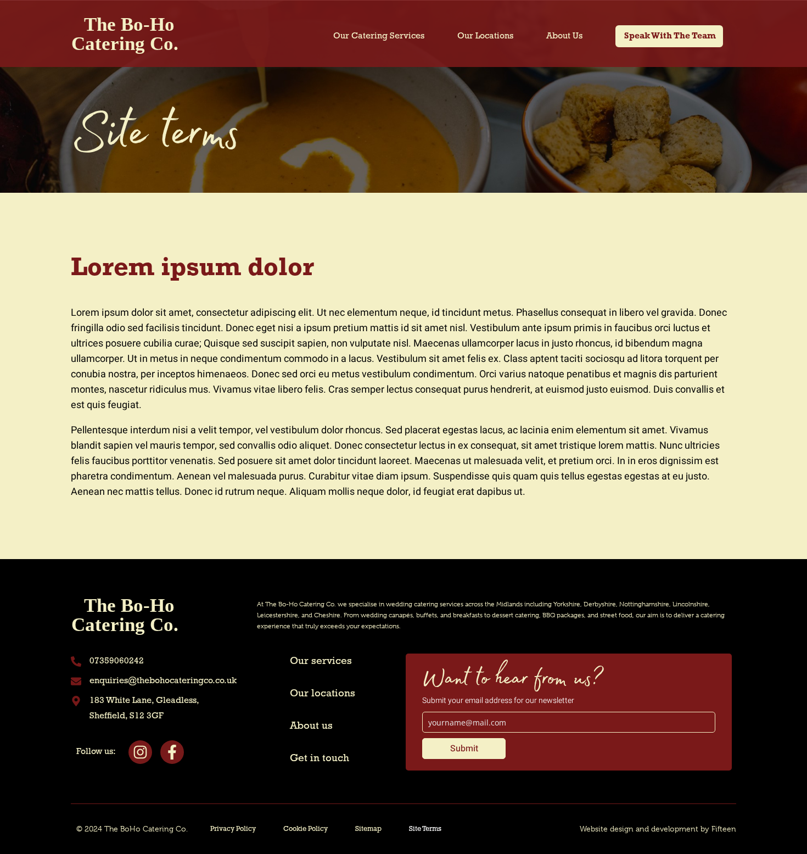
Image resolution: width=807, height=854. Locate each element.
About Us (564, 36)
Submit (464, 748)
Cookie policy (305, 829)
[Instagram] (140, 752)
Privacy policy (233, 829)
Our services (321, 661)
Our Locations (485, 36)
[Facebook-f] (172, 752)
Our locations (322, 694)
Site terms (425, 829)
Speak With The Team (670, 36)
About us (311, 726)
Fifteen (723, 828)
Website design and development (639, 828)
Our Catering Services (378, 36)
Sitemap (368, 829)
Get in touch (319, 758)
